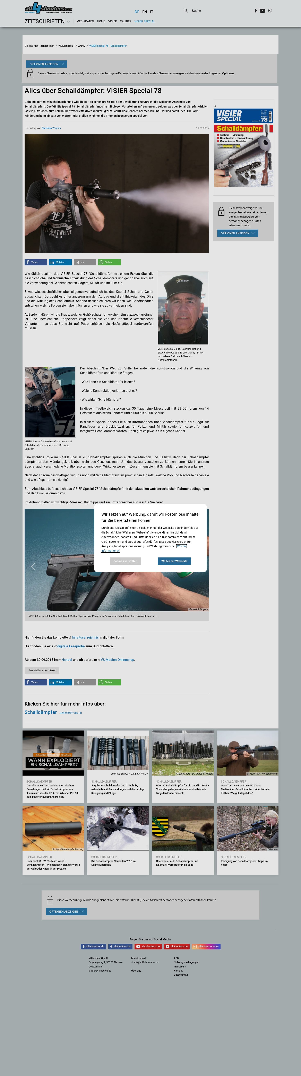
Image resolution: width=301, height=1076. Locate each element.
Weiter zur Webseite (174, 561)
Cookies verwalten (125, 561)
